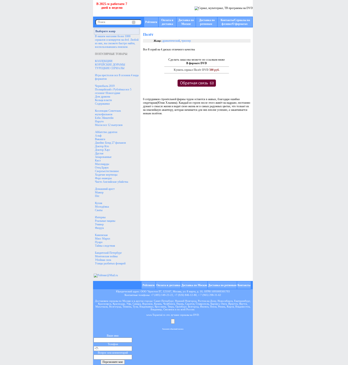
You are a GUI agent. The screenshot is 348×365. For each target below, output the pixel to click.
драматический (171, 40)
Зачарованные (103, 157)
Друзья (99, 153)
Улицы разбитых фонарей (110, 263)
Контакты (243, 285)
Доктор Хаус (102, 149)
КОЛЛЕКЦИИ (103, 61)
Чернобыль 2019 (105, 86)
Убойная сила (103, 260)
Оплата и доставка (168, 285)
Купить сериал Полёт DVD (191, 69)
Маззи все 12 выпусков (109, 125)
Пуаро (99, 242)
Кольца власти (103, 100)
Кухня (98, 203)
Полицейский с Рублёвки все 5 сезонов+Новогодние (113, 91)
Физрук (99, 228)
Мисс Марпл (102, 238)
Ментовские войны (106, 256)
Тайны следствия (105, 245)
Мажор (99, 192)
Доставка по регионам (222, 285)
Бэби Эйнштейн (104, 118)
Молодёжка (102, 206)
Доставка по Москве (194, 285)
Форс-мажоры (103, 178)
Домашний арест (105, 189)
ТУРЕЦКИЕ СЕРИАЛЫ (109, 68)
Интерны (100, 217)
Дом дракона (102, 96)
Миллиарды (102, 164)
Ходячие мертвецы (106, 174)
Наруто (99, 121)
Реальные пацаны (105, 221)
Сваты (99, 210)
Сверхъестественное (107, 171)
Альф (98, 135)
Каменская (101, 235)
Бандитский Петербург (108, 252)
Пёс (97, 196)
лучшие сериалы (180, 314)
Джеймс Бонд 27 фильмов (110, 142)
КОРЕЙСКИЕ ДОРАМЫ (110, 64)
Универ (99, 224)
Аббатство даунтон (106, 132)
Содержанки (102, 103)
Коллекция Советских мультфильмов (108, 112)
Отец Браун (101, 167)
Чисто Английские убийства (111, 181)
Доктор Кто (102, 146)
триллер (186, 40)
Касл (98, 160)
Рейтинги (151, 22)
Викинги (100, 139)
